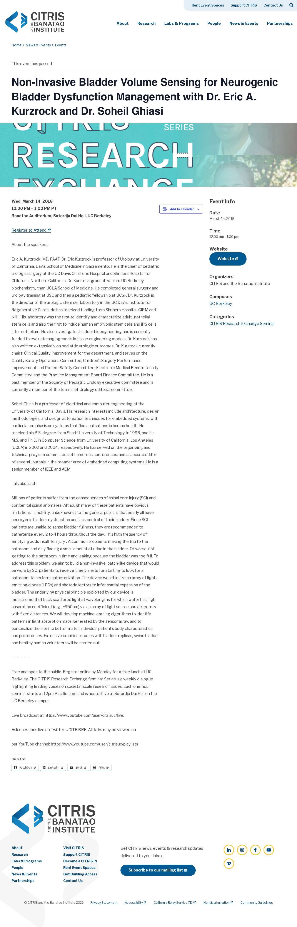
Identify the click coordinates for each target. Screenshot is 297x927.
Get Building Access (80, 874)
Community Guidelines (256, 902)
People (214, 23)
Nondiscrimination (216, 902)
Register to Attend (29, 230)
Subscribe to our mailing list (155, 870)
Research (146, 23)
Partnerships (280, 23)
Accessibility (134, 902)
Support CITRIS (244, 5)
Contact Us (273, 5)
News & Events (243, 23)
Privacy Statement (104, 902)
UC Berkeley (220, 303)
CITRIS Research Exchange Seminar (242, 323)
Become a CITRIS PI (80, 861)
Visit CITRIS (73, 848)
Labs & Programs (181, 23)
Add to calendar (182, 209)
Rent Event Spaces (208, 5)
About (123, 23)
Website (225, 258)
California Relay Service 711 (173, 902)
